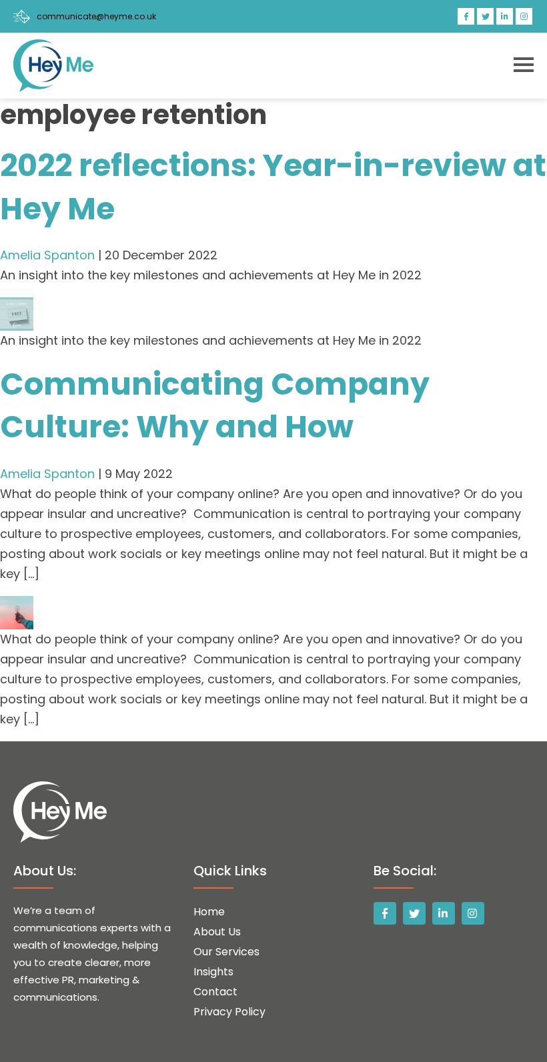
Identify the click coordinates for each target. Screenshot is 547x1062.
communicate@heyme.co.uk (96, 16)
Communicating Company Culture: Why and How (215, 405)
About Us (217, 931)
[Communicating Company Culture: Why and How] (16, 605)
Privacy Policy (229, 1011)
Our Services (226, 951)
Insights (213, 971)
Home (209, 911)
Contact (215, 991)
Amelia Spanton (47, 255)
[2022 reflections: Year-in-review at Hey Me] (16, 307)
